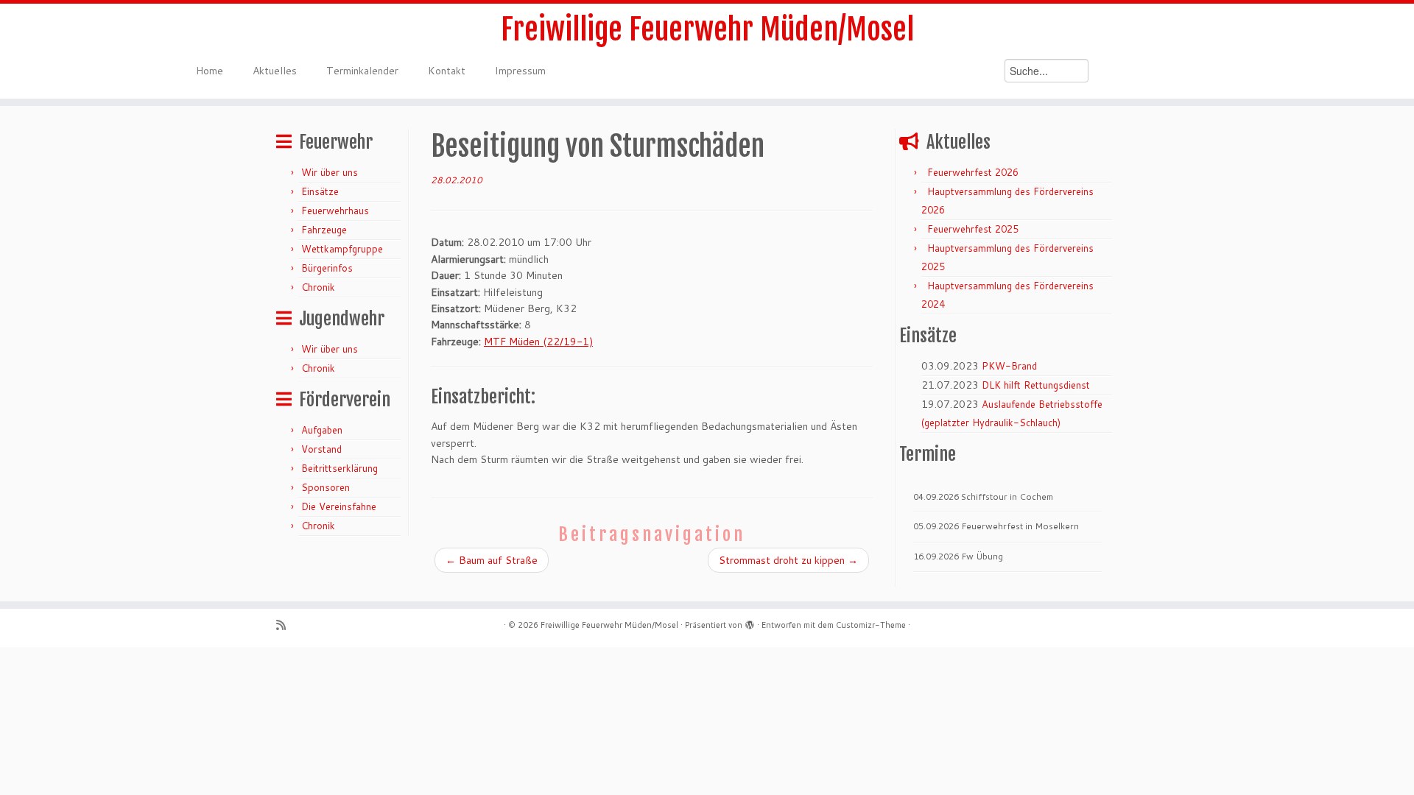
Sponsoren (325, 487)
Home (209, 70)
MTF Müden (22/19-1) (538, 341)
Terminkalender (362, 70)
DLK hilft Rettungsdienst (1036, 385)
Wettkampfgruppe (342, 248)
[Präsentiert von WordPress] (750, 622)
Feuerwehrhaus (335, 210)
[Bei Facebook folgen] (323, 625)
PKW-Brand (1009, 365)
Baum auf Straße (492, 560)
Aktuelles (275, 70)
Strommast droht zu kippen (788, 560)
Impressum (520, 70)
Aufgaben (321, 430)
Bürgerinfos (327, 268)
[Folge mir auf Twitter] (304, 625)
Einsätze (320, 191)
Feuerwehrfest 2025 (973, 229)
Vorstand (321, 449)
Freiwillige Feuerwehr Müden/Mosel (707, 29)
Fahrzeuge (324, 229)
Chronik (318, 287)
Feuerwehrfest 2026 (973, 172)
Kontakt (446, 70)
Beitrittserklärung (339, 468)
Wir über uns (329, 172)
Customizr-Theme (871, 625)
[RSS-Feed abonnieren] (285, 625)
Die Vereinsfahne (338, 506)
